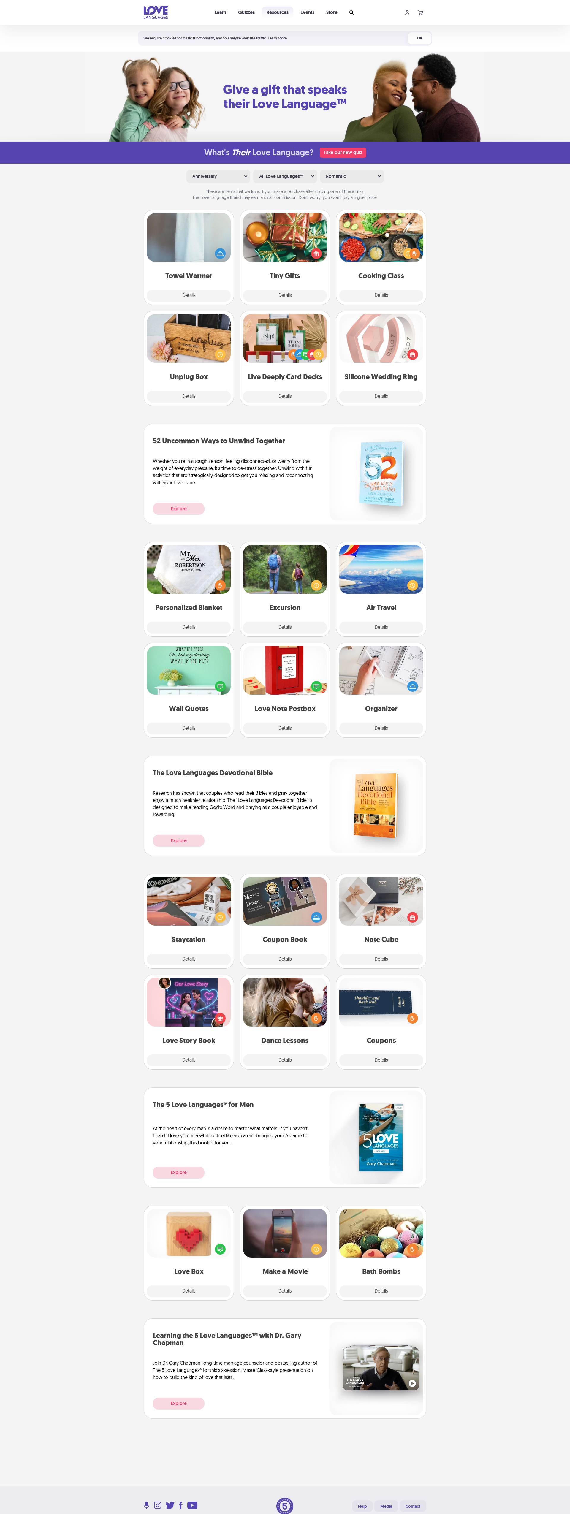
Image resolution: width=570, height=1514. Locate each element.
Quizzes (246, 12)
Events (307, 12)
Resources (278, 12)
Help (362, 1506)
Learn (220, 12)
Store (332, 12)
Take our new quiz (343, 152)
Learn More (277, 38)
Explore (179, 509)
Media (386, 1506)
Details (189, 295)
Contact (413, 1506)
